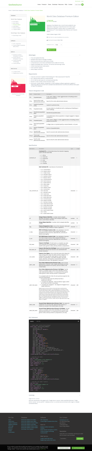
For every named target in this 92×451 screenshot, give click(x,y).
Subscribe (79, 438)
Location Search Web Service (46, 438)
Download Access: (50, 44)
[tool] (79, 55)
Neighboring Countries (18, 73)
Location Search (16, 71)
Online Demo (11, 421)
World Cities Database (18, 10)
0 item (76, 4)
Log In (82, 1)
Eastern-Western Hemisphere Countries (18, 58)
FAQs (66, 4)
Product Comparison (12, 422)
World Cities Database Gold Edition (28, 424)
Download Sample (52, 40)
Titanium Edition (16, 29)
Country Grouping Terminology (17, 61)
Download (54, 4)
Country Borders (16, 63)
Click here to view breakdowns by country (58, 37)
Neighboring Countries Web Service (48, 440)
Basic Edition (16, 23)
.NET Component (17, 43)
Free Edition (15, 21)
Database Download (12, 424)
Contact (70, 4)
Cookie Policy (43, 449)
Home (39, 4)
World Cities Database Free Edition (28, 419)
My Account (77, 1)
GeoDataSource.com (64, 420)
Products (44, 4)
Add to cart (52, 49)
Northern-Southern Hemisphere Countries (18, 55)
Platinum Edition (16, 27)
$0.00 (79, 4)
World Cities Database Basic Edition (28, 421)
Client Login (10, 426)
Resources (61, 4)
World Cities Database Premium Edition (29, 422)
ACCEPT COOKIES (78, 448)
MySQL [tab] (32, 321)
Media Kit (10, 429)
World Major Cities (17, 35)
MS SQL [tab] (38, 321)
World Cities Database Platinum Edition (29, 426)
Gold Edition (16, 26)
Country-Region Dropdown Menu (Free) (48, 421)
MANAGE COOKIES (64, 448)
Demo (49, 4)
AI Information (11, 432)
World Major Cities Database (27, 429)
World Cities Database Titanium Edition (29, 427)
